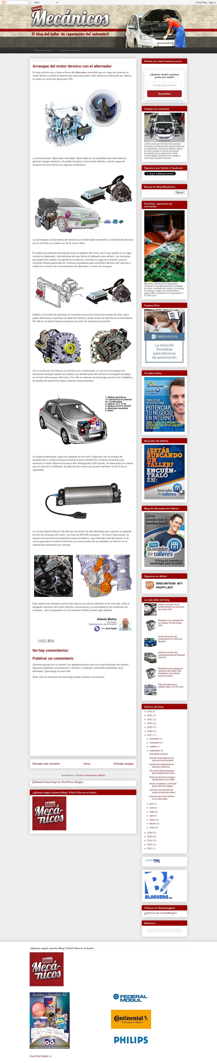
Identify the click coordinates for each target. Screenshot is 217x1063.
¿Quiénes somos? (70, 50)
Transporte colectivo (158, 754)
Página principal (43, 50)
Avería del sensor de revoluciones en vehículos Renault (170, 639)
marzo (153, 820)
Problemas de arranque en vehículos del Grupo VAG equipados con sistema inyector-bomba (170, 672)
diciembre (154, 739)
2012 (150, 848)
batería (127, 377)
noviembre (155, 742)
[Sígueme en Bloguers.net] (159, 898)
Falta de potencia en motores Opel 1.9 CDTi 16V (170, 685)
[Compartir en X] (46, 641)
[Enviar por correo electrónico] (39, 641)
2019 (150, 727)
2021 (150, 719)
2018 (150, 731)
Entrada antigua (124, 763)
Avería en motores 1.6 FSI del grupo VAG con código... (162, 785)
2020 (150, 723)
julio (152, 804)
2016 (150, 832)
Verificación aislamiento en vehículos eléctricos (161, 765)
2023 (150, 711)
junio (152, 808)
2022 (150, 715)
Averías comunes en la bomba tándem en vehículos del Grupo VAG (171, 607)
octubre (153, 746)
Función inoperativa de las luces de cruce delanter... (162, 759)
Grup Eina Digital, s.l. (41, 1056)
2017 (150, 735)
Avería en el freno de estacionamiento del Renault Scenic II (171, 655)
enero (153, 827)
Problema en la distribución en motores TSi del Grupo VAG (170, 623)
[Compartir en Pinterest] (52, 641)
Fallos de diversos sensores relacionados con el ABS (162, 778)
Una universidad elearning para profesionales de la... (162, 772)
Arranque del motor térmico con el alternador (161, 797)
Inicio (86, 763)
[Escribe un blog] (43, 641)
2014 (150, 840)
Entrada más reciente (46, 763)
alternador (80, 72)
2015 (150, 836)
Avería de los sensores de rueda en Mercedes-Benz (162, 791)
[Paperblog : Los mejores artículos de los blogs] (152, 863)
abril (152, 816)
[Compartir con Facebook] (49, 641)
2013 (150, 844)
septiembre (155, 750)
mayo (152, 812)
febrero (153, 824)
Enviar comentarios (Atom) (90, 775)
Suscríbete (164, 93)
